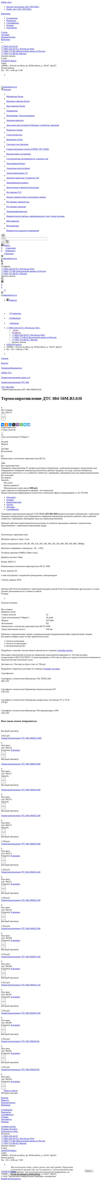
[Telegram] (28, 424)
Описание (11, 497)
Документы (11, 28)
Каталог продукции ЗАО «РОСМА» (22, 7)
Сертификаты (12, 23)
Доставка (10, 507)
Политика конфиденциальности (25, 1174)
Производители (8, 1102)
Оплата (9, 504)
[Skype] (25, 424)
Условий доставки (51, 669)
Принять (89, 1171)
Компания (5, 1105)
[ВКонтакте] (2, 424)
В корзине (15, 750)
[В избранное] (3, 415)
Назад (15, 330)
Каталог (4, 1098)
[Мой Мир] (10, 424)
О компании (12, 18)
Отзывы (10, 25)
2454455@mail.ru (8, 61)
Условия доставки (9, 1129)
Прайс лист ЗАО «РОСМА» (19, 9)
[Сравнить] (3, 418)
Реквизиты (11, 20)
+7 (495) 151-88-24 (13, 53)
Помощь (5, 1122)
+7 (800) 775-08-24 (23, 51)
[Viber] (17, 424)
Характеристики (13, 502)
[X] (13, 424)
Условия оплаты (8, 1126)
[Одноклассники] (6, 424)
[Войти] (2, 282)
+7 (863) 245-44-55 (9, 46)
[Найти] (7, 242)
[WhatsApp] (21, 424)
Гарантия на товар (9, 1131)
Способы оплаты (65, 650)
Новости (5, 1100)
